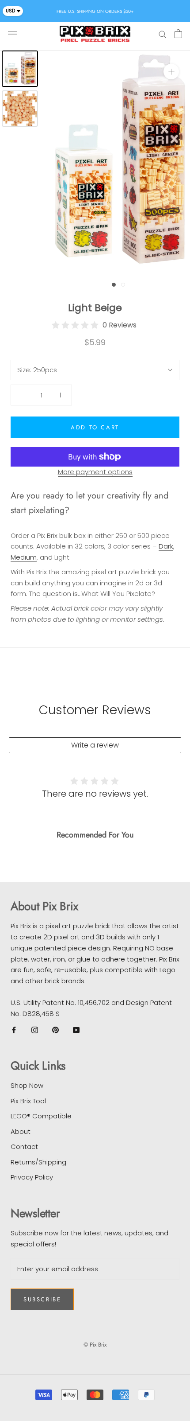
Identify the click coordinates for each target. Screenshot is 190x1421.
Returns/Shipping (38, 1162)
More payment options (95, 471)
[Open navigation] (12, 33)
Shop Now (27, 1085)
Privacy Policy (32, 1177)
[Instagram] (34, 1029)
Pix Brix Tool (28, 1101)
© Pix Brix (95, 1344)
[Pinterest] (55, 1029)
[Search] (163, 33)
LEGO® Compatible (41, 1116)
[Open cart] (178, 33)
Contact (24, 1146)
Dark (166, 546)
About (20, 1131)
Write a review (95, 745)
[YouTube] (76, 1029)
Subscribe (42, 1299)
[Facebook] (14, 1029)
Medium (24, 557)
